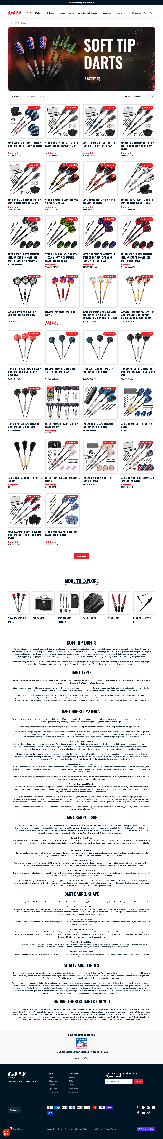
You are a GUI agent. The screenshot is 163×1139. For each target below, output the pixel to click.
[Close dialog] (161, 2)
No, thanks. (81, 592)
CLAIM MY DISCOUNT (81, 583)
